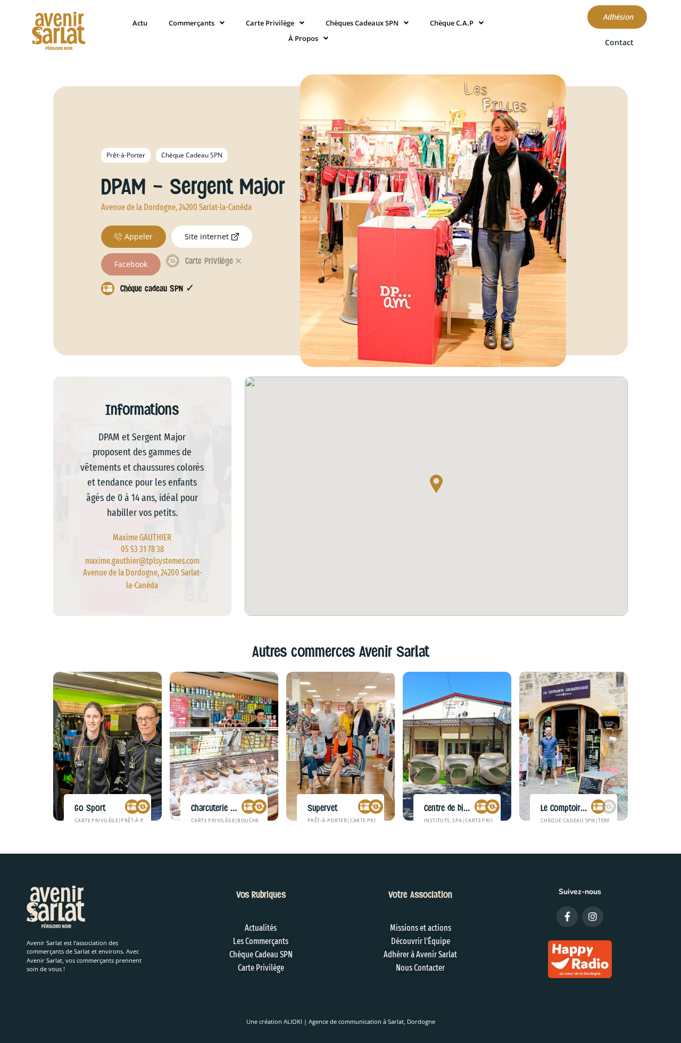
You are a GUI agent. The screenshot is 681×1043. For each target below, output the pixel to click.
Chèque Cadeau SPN (191, 155)
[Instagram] (592, 917)
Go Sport (89, 808)
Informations (142, 409)
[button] (436, 484)
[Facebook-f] (567, 917)
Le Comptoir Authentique (581, 808)
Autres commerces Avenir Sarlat (340, 652)
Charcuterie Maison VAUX (233, 808)
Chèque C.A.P (452, 23)
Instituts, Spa (443, 820)
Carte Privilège (270, 23)
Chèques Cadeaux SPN (362, 23)
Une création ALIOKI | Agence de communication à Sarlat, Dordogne (340, 1021)
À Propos (303, 38)
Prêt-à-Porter (125, 155)
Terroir (609, 820)
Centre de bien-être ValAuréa (471, 808)
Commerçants (191, 23)
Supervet (322, 808)
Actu (139, 23)
